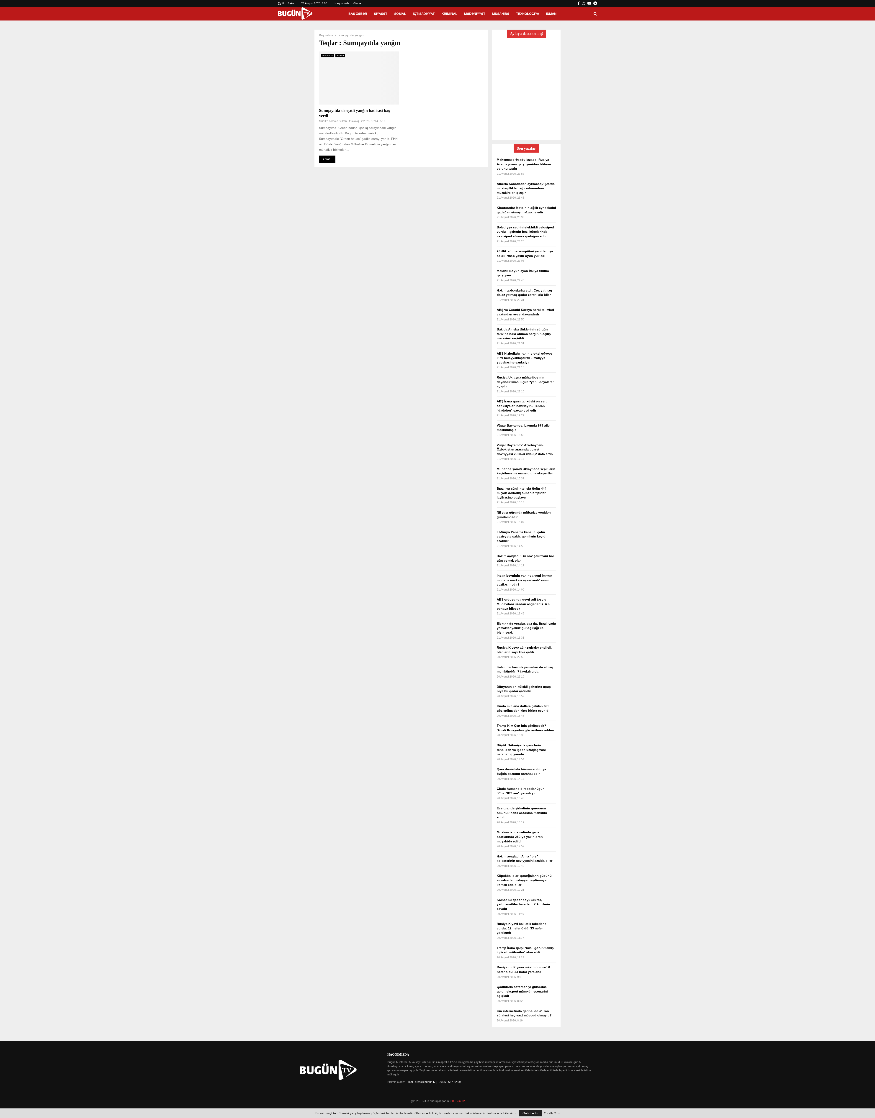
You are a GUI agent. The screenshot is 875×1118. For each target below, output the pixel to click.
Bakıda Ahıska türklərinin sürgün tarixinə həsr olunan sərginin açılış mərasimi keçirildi (524, 333)
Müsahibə (500, 13)
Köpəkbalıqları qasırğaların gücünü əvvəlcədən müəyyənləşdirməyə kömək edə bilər (524, 880)
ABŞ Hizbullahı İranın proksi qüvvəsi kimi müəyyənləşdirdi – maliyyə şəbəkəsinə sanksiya (525, 358)
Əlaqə (357, 3)
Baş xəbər (357, 13)
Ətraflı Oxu (552, 1113)
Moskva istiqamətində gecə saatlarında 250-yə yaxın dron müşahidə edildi (520, 836)
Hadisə (340, 55)
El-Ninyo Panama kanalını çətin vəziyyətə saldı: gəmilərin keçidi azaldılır (521, 536)
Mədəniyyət (474, 13)
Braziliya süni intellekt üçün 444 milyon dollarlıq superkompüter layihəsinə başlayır (521, 493)
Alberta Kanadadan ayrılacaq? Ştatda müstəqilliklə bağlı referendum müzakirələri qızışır (526, 188)
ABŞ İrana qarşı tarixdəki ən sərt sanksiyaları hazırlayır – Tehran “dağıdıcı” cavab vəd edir (522, 405)
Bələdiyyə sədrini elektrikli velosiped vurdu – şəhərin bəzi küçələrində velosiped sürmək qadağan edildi (525, 231)
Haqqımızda (342, 3)
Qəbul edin (530, 1113)
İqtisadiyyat (424, 13)
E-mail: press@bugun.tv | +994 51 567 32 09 (433, 1082)
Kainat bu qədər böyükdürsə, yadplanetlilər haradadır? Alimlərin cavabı (523, 904)
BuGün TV (458, 1101)
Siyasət (380, 13)
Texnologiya (527, 13)
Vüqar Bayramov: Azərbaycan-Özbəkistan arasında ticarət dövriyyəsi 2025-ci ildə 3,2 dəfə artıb (525, 449)
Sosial (400, 13)
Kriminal (449, 13)
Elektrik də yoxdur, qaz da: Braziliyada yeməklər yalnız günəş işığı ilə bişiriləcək (526, 628)
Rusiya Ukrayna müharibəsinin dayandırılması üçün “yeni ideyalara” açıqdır (525, 382)
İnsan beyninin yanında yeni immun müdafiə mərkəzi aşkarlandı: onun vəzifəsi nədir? (524, 580)
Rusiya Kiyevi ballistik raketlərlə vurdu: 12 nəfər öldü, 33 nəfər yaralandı (521, 928)
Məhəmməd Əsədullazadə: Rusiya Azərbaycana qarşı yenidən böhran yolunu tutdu (524, 164)
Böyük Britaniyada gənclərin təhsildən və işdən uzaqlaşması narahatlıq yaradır (521, 749)
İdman (551, 13)
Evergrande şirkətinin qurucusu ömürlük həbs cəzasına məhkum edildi (522, 812)
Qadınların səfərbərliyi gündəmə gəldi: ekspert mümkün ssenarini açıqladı (522, 991)
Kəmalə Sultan (338, 121)
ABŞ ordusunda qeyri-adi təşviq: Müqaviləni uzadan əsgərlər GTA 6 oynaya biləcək (523, 604)
